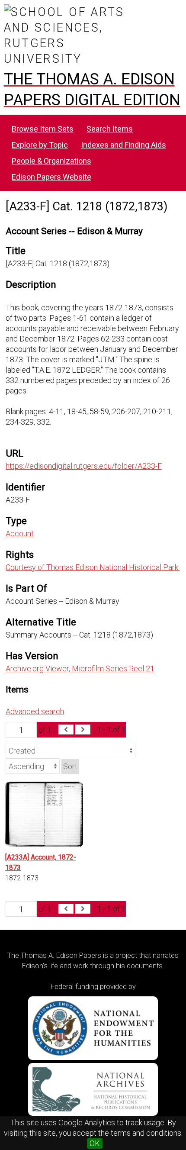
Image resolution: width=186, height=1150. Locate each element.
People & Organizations (51, 160)
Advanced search (35, 711)
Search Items (110, 128)
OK (95, 1143)
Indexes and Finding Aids (123, 144)
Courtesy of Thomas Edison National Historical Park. (93, 567)
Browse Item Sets (43, 128)
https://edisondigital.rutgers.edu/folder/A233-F (84, 465)
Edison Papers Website (51, 176)
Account (20, 533)
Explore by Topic (40, 144)
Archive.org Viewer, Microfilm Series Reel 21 (80, 668)
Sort (70, 766)
